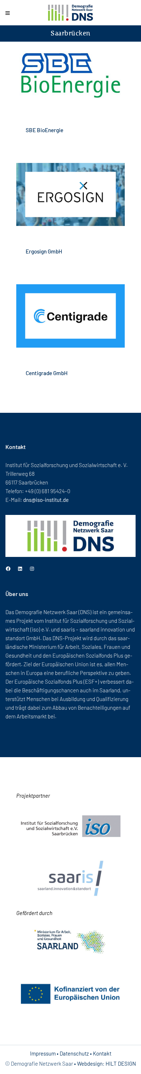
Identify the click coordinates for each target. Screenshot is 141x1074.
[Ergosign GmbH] (70, 194)
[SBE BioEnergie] (70, 73)
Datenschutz (74, 1053)
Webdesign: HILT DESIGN (106, 1063)
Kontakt (102, 1053)
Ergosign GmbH (44, 251)
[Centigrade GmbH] (70, 316)
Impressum (43, 1053)
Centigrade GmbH (47, 373)
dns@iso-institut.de (46, 499)
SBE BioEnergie (44, 130)
